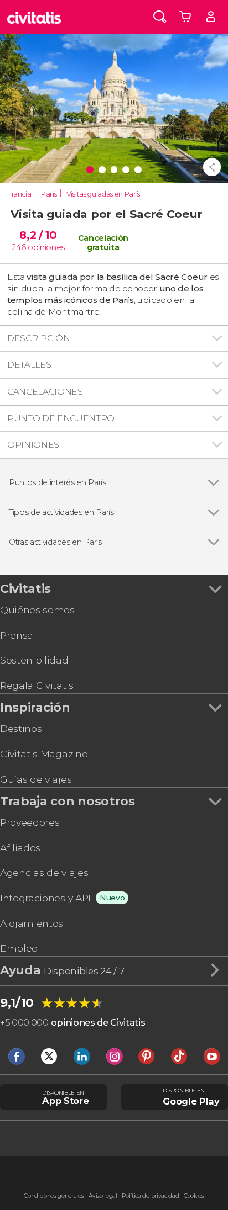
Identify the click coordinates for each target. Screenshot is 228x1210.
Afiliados (20, 847)
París (48, 194)
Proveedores (29, 822)
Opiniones (33, 444)
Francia (19, 194)
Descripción (38, 338)
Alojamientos (31, 923)
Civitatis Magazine (43, 754)
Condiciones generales (54, 1196)
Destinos (21, 728)
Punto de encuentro (61, 418)
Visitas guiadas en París (103, 194)
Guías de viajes (35, 779)
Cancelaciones (45, 391)
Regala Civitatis (37, 685)
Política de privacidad (150, 1196)
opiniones (46, 247)
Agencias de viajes (44, 872)
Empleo (19, 948)
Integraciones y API (45, 898)
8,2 (37, 235)
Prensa (16, 635)
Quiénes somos (37, 609)
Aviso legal (103, 1196)
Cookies (194, 1196)
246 (18, 247)
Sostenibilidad (34, 660)
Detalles (29, 364)
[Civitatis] (34, 17)
